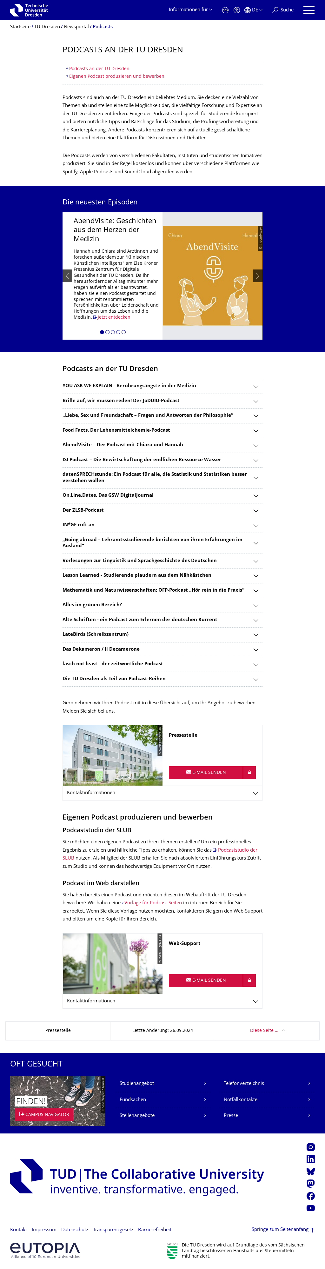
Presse (231, 1115)
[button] (102, 333)
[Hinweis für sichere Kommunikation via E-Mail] (249, 772)
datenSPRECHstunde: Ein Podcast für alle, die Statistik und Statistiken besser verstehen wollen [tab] (155, 477)
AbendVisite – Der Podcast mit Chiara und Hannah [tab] (123, 445)
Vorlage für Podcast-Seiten (153, 903)
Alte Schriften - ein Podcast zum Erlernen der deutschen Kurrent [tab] (140, 620)
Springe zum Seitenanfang (280, 1229)
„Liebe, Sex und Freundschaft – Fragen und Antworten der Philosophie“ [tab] (148, 415)
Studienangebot (137, 1083)
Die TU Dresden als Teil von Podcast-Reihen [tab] (114, 679)
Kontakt (18, 1230)
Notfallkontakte (240, 1100)
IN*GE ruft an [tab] (79, 525)
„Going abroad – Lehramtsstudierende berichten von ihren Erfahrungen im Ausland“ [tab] (152, 543)
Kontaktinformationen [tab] (91, 793)
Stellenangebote (137, 1115)
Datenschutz (74, 1230)
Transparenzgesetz (113, 1230)
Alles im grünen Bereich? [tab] (92, 605)
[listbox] (162, 276)
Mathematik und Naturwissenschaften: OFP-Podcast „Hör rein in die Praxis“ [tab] (153, 590)
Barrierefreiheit (154, 1230)
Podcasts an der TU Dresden (99, 69)
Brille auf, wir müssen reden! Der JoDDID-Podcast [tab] (121, 401)
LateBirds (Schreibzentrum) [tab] (96, 634)
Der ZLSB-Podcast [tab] (83, 510)
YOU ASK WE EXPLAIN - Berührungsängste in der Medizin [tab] (129, 386)
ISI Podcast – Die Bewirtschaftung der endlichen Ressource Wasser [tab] (142, 460)
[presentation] (67, 275)
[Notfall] (225, 10)
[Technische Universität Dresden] (29, 10)
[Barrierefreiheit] (236, 10)
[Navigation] (309, 10)
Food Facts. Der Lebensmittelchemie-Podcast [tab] (116, 430)
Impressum (44, 1230)
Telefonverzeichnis (244, 1083)
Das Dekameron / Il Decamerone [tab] (101, 649)
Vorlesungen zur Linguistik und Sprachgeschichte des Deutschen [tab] (140, 561)
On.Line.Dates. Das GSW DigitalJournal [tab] (108, 495)
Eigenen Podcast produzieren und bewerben (116, 77)
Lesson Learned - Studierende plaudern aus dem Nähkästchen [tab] (137, 575)
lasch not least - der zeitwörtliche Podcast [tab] (113, 664)
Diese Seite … (264, 1031)
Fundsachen (133, 1100)
